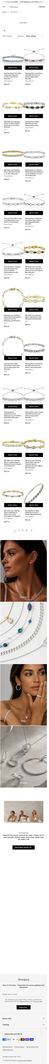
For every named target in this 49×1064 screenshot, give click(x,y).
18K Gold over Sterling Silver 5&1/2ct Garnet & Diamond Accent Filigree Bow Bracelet (34, 269)
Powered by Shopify (24, 1061)
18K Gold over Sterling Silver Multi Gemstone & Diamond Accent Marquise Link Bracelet (12, 318)
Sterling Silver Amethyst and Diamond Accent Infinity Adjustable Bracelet (33, 76)
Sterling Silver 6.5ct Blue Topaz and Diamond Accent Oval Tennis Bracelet (12, 76)
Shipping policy (8, 1050)
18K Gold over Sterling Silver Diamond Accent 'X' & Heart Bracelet (12, 172)
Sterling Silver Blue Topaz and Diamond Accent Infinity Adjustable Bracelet (34, 414)
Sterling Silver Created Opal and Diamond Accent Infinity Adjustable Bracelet (12, 269)
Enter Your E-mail (10, 994)
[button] (6, 7)
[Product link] (13, 65)
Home (5, 12)
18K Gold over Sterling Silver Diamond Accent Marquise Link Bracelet (33, 317)
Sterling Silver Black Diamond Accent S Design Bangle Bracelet (33, 512)
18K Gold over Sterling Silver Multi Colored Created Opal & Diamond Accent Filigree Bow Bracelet (34, 464)
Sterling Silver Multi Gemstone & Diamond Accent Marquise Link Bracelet (12, 366)
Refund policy (7, 1047)
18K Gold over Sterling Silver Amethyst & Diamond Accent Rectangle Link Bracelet (12, 513)
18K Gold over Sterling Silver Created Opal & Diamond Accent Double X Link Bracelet (12, 463)
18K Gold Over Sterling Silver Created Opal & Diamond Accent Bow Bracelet (12, 124)
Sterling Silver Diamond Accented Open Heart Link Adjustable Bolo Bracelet (33, 221)
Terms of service (32, 1047)
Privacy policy (19, 1047)
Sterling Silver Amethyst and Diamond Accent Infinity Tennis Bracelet (33, 365)
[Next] (32, 530)
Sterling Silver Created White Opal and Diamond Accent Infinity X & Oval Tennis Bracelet (34, 172)
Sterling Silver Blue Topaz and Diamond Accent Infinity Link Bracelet (13, 220)
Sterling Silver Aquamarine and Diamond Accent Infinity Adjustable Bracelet (12, 414)
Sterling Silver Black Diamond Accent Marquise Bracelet (32, 123)
